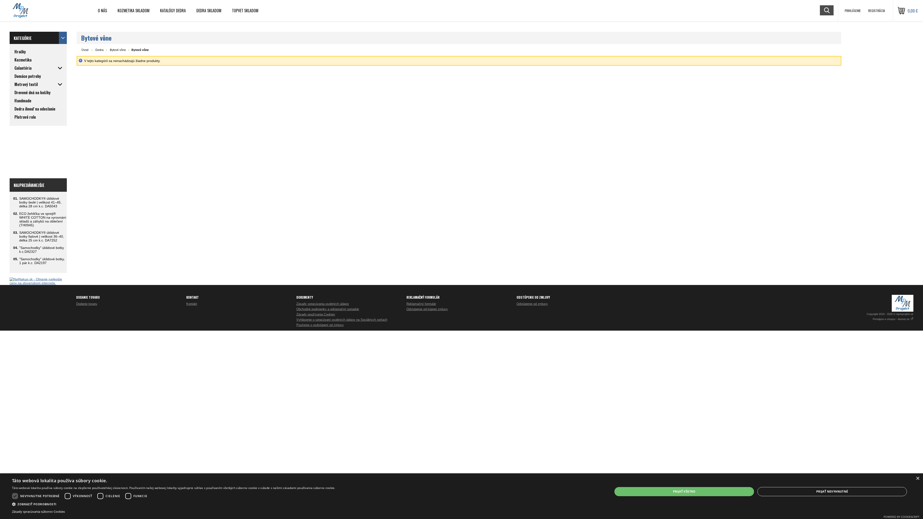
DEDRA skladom (208, 10)
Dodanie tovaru (86, 304)
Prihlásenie (853, 10)
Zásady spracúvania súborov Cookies (38, 511)
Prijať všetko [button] (684, 491)
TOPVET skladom (245, 10)
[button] (173, 504)
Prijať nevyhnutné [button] (832, 491)
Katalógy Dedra (173, 10)
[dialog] (461, 496)
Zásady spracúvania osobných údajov (322, 304)
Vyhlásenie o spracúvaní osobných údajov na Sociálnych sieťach (341, 319)
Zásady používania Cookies (315, 314)
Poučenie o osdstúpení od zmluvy (320, 325)
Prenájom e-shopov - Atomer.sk (891, 319)
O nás (102, 10)
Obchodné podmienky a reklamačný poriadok (327, 309)
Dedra (99, 50)
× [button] (917, 478)
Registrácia (876, 10)
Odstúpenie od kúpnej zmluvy (427, 309)
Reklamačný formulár (421, 304)
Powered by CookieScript (901, 517)
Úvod (84, 50)
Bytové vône (118, 50)
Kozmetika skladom (134, 10)
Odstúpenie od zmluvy (532, 304)
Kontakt (191, 304)
